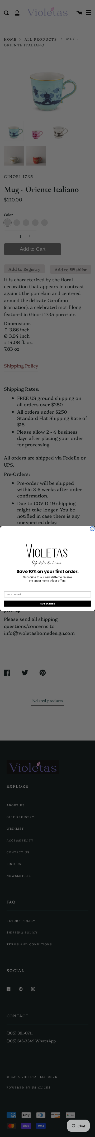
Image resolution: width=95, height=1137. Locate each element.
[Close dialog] (92, 528)
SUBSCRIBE (47, 603)
